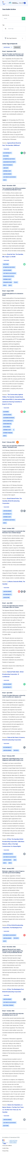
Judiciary (5, 168)
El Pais (10, 404)
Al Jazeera (22, 737)
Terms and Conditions (7, 1145)
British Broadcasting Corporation (11, 740)
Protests (16, 750)
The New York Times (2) (11, 1109)
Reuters (9, 1107)
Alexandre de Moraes (8, 417)
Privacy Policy (5, 1150)
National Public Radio (13, 672)
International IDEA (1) (8, 399)
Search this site (5, 15)
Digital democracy (8, 420)
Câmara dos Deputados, (14, 1105)
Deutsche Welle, (17, 581)
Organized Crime (7, 282)
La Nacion (10, 581)
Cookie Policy (5, 1148)
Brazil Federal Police (13, 498)
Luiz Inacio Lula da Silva (9, 177)
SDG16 (4, 180)
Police (15, 282)
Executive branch (7, 165)
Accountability (7, 152)
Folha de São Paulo (12, 737)
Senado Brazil (19, 397)
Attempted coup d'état (9, 158)
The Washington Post (16, 927)
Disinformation (7, 423)
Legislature (6, 597)
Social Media (6, 426)
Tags (3, 25)
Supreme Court (7, 171)
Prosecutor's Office (8, 276)
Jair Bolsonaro (7, 174)
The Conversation (13, 394)
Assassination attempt (9, 161)
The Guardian (11, 397)
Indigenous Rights (8, 853)
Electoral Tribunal (8, 1005)
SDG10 (10, 285)
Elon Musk (6, 411)
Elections (5, 155)
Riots (4, 941)
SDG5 (15, 859)
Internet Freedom (7, 432)
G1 (7, 404)
